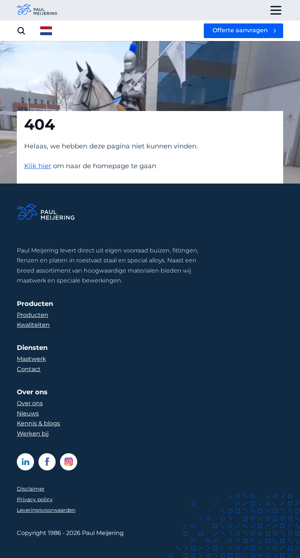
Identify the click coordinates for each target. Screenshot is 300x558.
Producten (32, 314)
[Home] (46, 213)
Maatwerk (31, 358)
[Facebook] (47, 461)
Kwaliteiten (33, 324)
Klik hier (37, 166)
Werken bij (33, 433)
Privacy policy (35, 499)
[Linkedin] (25, 461)
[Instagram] (68, 461)
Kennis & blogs (38, 423)
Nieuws (28, 413)
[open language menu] (46, 31)
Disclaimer (31, 488)
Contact (29, 369)
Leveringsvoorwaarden (46, 510)
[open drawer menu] (276, 10)
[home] (37, 10)
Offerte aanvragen (240, 30)
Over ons (30, 403)
